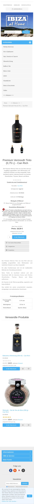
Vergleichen (11, 246)
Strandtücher (7, 80)
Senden (24, 483)
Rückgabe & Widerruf (17, 201)
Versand (19, 233)
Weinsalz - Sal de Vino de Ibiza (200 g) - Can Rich (16, 411)
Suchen (26, 32)
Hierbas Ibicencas (8, 47)
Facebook (10, 470)
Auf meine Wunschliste (14, 242)
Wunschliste (28, 368)
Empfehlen (11, 250)
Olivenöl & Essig (8, 61)
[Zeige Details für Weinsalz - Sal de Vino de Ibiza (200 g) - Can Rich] (17, 392)
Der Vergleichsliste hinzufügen (23, 368)
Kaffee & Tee (7, 66)
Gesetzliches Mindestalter (17, 207)
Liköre (5, 76)
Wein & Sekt (6, 71)
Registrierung (7, 5)
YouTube (19, 470)
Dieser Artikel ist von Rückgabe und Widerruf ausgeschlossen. (18, 203)
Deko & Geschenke (9, 85)
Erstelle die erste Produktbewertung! (17, 182)
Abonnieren (11, 486)
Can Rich (20, 185)
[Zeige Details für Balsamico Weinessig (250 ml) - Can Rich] (17, 338)
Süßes (5, 90)
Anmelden (17, 5)
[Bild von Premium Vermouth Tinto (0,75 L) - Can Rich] (12, 149)
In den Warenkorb (19, 237)
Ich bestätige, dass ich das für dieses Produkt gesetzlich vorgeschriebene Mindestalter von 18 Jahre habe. (17, 220)
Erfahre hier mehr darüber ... (10, 501)
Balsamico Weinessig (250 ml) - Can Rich (16, 355)
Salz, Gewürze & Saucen (10, 56)
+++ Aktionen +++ (8, 95)
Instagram (23, 470)
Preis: (13, 229)
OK (29, 496)
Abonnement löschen (22, 486)
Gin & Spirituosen (8, 51)
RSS (15, 470)
